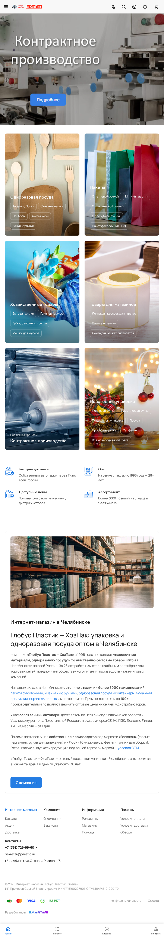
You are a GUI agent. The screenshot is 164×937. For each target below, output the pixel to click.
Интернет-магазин (21, 809)
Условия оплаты (132, 818)
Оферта (153, 900)
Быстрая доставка (34, 469)
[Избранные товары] (145, 6)
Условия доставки (134, 825)
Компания (52, 809)
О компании (26, 782)
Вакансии (51, 825)
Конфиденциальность (126, 900)
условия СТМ (128, 747)
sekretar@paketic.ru (20, 854)
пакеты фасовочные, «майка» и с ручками (43, 693)
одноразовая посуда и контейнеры (107, 693)
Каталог (11, 818)
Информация (93, 809)
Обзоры (126, 832)
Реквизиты (90, 818)
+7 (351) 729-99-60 (19, 847)
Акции (10, 825)
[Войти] (134, 6)
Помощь (88, 832)
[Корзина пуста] (156, 6)
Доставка (12, 832)
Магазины (89, 825)
